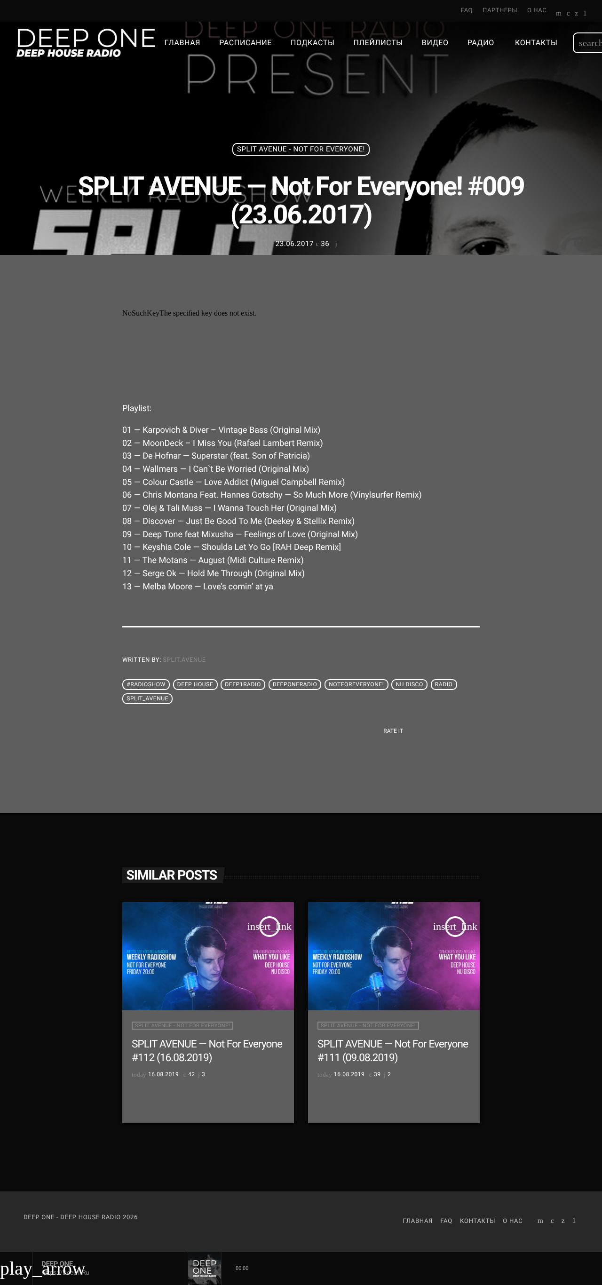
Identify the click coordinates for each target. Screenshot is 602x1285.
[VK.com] (568, 14)
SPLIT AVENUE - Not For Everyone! (301, 149)
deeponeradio (295, 684)
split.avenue (184, 660)
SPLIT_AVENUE (147, 698)
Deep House (195, 684)
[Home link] (85, 43)
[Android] (585, 14)
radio (444, 684)
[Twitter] (576, 14)
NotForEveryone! (356, 684)
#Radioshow (146, 684)
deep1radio (243, 684)
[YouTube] (559, 14)
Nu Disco (409, 684)
